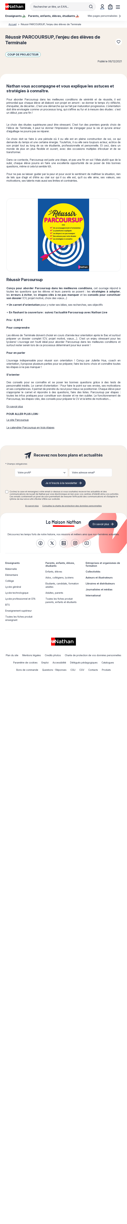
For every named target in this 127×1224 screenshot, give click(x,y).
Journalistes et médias (99, 589)
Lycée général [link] (13, 586)
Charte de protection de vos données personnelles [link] (93, 655)
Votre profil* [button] (24, 472)
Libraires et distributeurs (100, 583)
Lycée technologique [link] (16, 592)
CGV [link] (81, 669)
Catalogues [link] (108, 662)
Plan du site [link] (12, 655)
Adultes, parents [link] (54, 592)
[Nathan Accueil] (15, 6)
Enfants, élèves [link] (53, 571)
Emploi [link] (45, 662)
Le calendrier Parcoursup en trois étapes (30, 427)
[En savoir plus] (63, 235)
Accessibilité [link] (59, 662)
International (93, 595)
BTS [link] (7, 604)
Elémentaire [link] (11, 574)
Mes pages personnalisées (103, 15)
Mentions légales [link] (31, 655)
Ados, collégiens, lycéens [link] (59, 577)
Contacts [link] (93, 669)
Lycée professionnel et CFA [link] (20, 598)
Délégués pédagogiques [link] (84, 662)
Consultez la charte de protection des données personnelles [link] (72, 506)
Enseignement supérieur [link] (18, 610)
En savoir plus (14, 406)
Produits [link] (106, 669)
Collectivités (93, 571)
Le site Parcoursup (17, 420)
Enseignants (12, 563)
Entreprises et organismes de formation (103, 564)
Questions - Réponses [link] (54, 669)
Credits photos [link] (53, 655)
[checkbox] (6, 491)
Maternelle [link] (11, 569)
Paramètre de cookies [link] (25, 662)
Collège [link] (9, 580)
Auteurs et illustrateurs (99, 577)
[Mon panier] (110, 6)
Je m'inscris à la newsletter (61, 483)
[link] (40, 543)
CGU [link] (72, 669)
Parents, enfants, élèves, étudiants (60, 564)
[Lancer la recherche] (91, 6)
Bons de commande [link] (27, 669)
